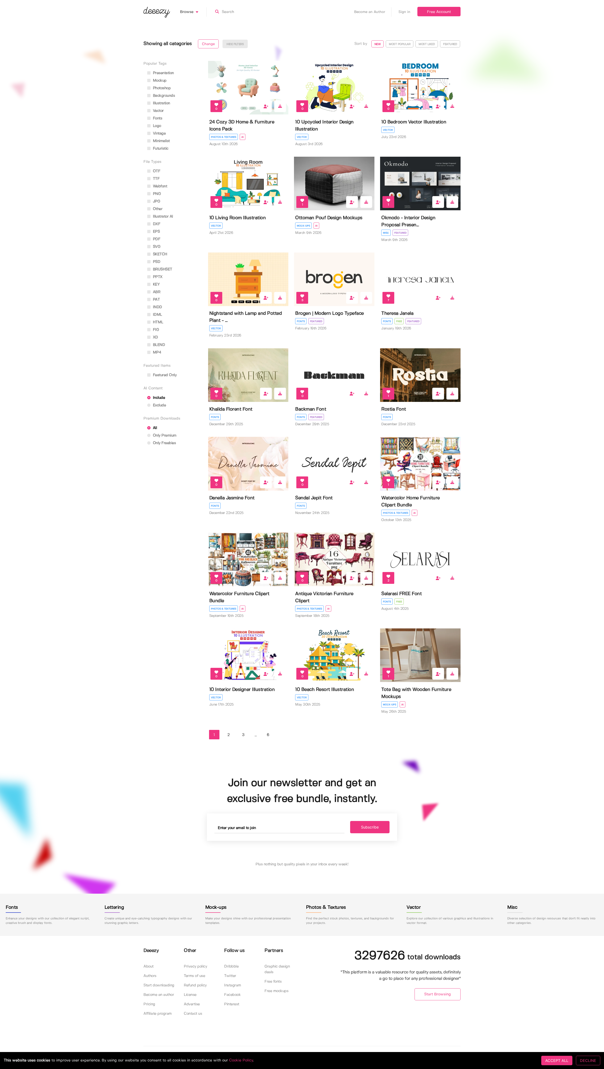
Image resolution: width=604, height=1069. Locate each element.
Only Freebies (164, 443)
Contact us (193, 1013)
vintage (159, 133)
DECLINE (588, 1060)
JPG (156, 201)
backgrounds (163, 95)
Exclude (159, 405)
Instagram (232, 985)
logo (156, 126)
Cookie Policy (241, 1060)
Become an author (158, 995)
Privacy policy (195, 966)
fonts (157, 118)
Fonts (301, 321)
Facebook (232, 995)
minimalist (161, 141)
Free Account (439, 12)
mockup (159, 80)
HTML (157, 322)
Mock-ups (303, 226)
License (190, 995)
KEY (155, 284)
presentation (163, 73)
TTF (155, 179)
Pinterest (231, 1004)
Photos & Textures (223, 137)
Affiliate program (157, 1013)
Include (158, 398)
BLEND (158, 345)
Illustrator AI (162, 216)
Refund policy (195, 985)
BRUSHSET (162, 269)
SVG (156, 246)
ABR (156, 292)
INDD (157, 307)
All (154, 428)
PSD (156, 262)
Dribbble (231, 966)
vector (158, 111)
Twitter (230, 976)
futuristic (160, 148)
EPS (156, 231)
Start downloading (158, 985)
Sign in (404, 12)
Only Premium (164, 435)
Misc (386, 233)
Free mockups (276, 991)
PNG (156, 194)
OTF (156, 171)
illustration (161, 103)
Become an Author (369, 12)
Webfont (159, 186)
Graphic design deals (277, 969)
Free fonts (272, 981)
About (148, 966)
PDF (156, 239)
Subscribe (370, 827)
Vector (302, 137)
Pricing (149, 1004)
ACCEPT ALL (556, 1060)
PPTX (157, 277)
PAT (156, 299)
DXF (156, 224)
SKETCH (159, 254)
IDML (157, 314)
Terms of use (194, 976)
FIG (155, 330)
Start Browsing (437, 994)
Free (399, 321)
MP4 (156, 352)
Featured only (164, 375)
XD (155, 337)
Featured (400, 233)
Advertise (192, 1004)
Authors (149, 976)
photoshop (161, 88)
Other (157, 209)
